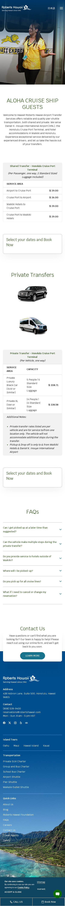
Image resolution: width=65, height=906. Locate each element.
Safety (6, 840)
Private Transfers (32, 275)
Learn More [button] (34, 656)
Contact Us (32, 629)
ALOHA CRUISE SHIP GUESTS (32, 103)
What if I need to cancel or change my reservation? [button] (24, 593)
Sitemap (41, 882)
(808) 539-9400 (12, 708)
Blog (5, 809)
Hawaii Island (31, 745)
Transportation (11, 755)
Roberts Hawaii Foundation (18, 814)
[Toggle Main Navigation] (61, 8)
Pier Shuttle (32, 42)
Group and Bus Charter (16, 766)
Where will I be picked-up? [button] (18, 570)
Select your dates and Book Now (29, 242)
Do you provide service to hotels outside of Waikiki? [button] (27, 558)
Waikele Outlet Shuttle (16, 787)
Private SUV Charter (14, 761)
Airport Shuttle (11, 776)
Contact (7, 704)
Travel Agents (11, 835)
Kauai (46, 745)
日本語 (51, 8)
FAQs (32, 512)
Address (8, 689)
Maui (16, 745)
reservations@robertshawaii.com (22, 712)
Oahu (6, 745)
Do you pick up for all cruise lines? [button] (22, 581)
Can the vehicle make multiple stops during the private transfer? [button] (30, 543)
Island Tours (10, 739)
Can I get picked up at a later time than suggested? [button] (25, 529)
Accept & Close (13, 892)
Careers (7, 825)
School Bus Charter (14, 771)
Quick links (9, 798)
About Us (8, 804)
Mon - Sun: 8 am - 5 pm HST (19, 715)
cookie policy (23, 887)
